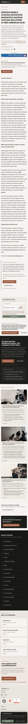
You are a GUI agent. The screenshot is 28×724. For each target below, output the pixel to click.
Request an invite (7, 71)
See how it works (8, 285)
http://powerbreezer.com (16, 256)
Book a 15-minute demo (9, 678)
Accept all (8, 721)
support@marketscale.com (11, 314)
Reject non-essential (20, 721)
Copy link (8, 49)
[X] (3, 695)
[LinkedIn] (1, 695)
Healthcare (4, 9)
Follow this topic (14, 316)
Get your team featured (9, 281)
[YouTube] (5, 695)
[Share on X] (12, 49)
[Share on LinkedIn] (14, 49)
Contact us (3, 691)
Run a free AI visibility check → (10, 332)
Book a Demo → (3, 692)
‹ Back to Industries (5, 6)
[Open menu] (26, 2)
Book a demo (20, 361)
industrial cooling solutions (11, 250)
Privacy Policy (4, 718)
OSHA (3, 103)
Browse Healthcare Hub (8, 509)
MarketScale (18, 41)
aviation (5, 159)
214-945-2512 (23, 682)
